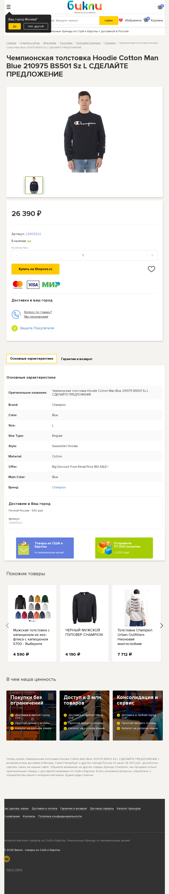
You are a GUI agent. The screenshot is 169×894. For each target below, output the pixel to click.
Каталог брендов (129, 808)
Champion (110, 43)
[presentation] (7, 625)
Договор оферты (102, 808)
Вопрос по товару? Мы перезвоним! (38, 314)
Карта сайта (14, 870)
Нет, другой (36, 26)
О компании (11, 816)
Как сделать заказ (16, 808)
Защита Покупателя (37, 328)
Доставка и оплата (44, 808)
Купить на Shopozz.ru (35, 269)
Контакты (29, 816)
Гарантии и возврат (77, 359)
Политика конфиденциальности (60, 816)
